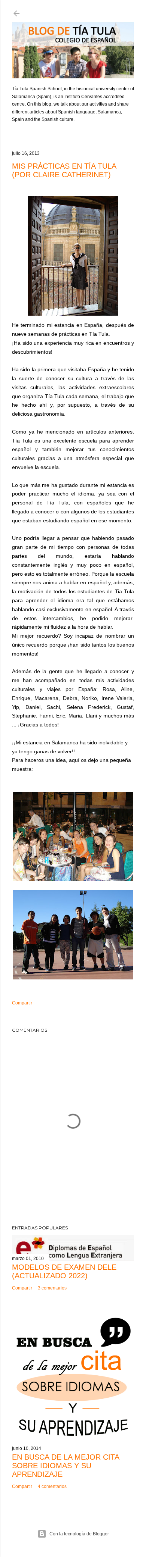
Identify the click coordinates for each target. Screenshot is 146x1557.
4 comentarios (52, 1486)
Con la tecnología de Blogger (79, 1533)
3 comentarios (52, 1288)
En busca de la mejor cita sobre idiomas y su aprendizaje (65, 1465)
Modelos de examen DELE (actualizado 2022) (64, 1271)
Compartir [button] (22, 1003)
